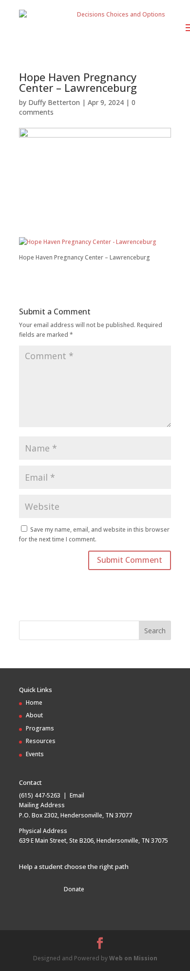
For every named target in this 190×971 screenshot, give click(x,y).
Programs (40, 728)
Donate (74, 889)
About (34, 715)
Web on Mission (133, 958)
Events (35, 754)
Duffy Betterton (54, 102)
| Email (72, 795)
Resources (41, 741)
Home (34, 702)
